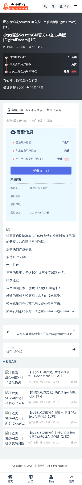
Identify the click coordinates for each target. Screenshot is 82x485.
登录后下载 (41, 170)
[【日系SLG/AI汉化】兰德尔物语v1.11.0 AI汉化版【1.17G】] (15, 383)
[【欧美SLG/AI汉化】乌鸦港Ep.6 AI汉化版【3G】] (15, 401)
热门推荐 (8, 47)
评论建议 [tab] (36, 110)
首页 (25, 120)
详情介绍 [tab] (17, 110)
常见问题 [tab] (55, 110)
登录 (66, 6)
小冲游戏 (39, 465)
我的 (51, 481)
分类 (30, 481)
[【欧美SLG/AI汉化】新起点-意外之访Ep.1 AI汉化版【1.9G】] (15, 423)
